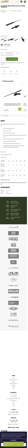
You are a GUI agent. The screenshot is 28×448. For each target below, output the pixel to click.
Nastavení (13, 440)
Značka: (4, 12)
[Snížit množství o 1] (5, 60)
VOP (13, 402)
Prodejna (13, 385)
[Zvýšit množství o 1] (5, 58)
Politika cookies (13, 400)
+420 (14, 414)
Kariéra (13, 403)
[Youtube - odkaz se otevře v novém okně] (6, 431)
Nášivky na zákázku (13, 379)
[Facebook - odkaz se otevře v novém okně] (2, 431)
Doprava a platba (13, 396)
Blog (13, 405)
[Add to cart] (19, 109)
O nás (13, 381)
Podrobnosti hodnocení (16, 10)
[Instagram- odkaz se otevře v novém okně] (4, 431)
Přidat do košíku (12, 59)
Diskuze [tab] (6, 115)
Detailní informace (4, 67)
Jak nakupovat (13, 395)
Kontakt (13, 386)
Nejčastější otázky (13, 383)
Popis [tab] (3, 115)
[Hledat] (17, 1)
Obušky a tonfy (9, 190)
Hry (13, 388)
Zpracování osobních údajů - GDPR (13, 398)
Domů (13, 378)
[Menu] (25, 1)
